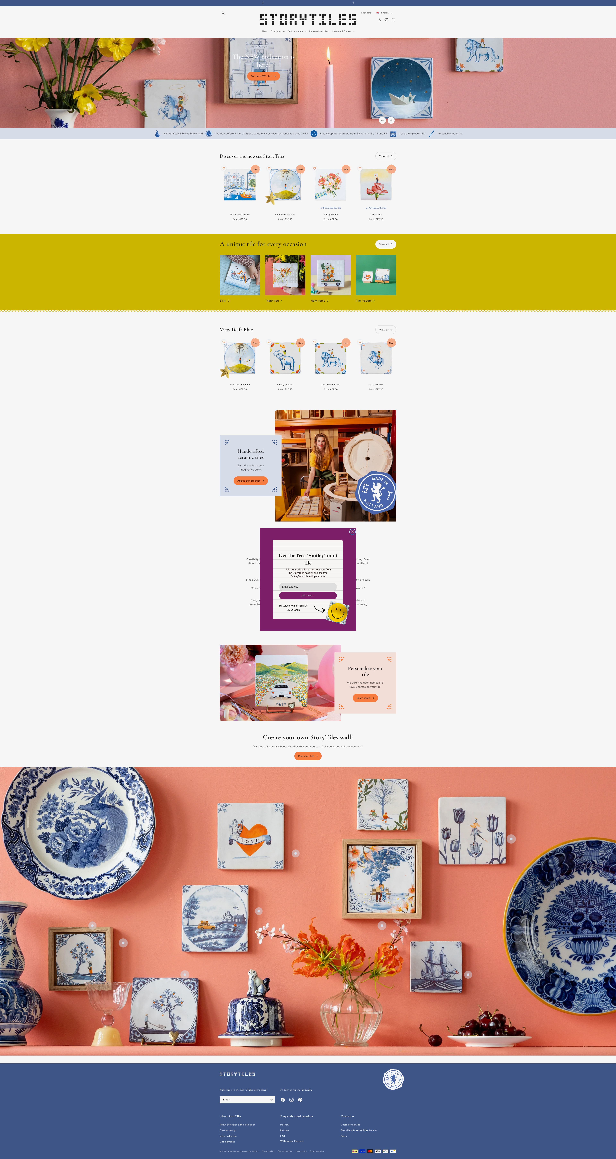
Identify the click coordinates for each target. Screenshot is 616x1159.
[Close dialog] (352, 532)
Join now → (308, 595)
